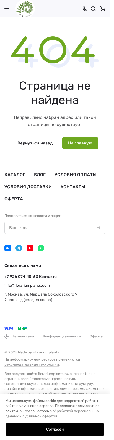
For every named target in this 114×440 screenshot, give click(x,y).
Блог (40, 174)
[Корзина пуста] (102, 8)
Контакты (73, 186)
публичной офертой (39, 416)
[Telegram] (18, 248)
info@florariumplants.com (27, 285)
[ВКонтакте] (7, 248)
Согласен (55, 429)
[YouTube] (30, 248)
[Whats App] (41, 248)
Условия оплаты (76, 174)
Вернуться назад (35, 143)
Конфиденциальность (62, 336)
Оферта (13, 199)
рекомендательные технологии (31, 364)
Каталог (14, 174)
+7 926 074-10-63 (31, 276)
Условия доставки (28, 186)
